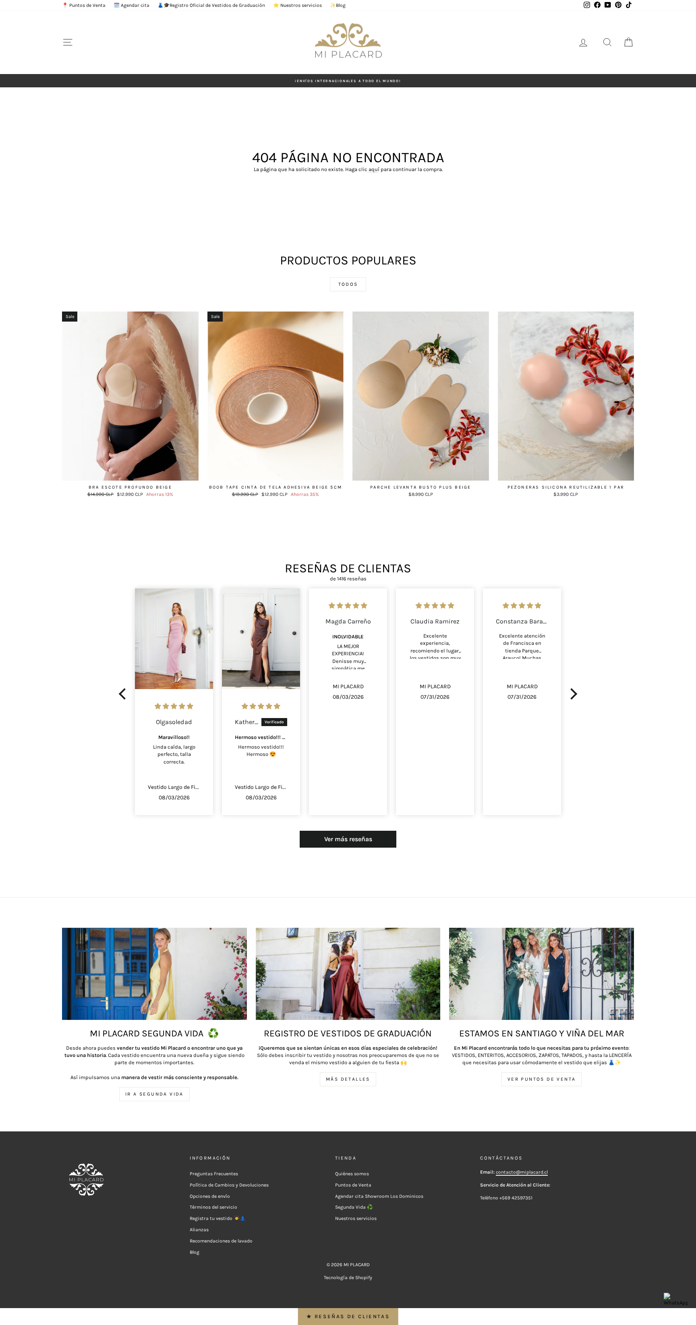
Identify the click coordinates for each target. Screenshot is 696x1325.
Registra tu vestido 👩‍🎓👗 (218, 1218)
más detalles (348, 1079)
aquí (374, 169)
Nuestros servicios (356, 1218)
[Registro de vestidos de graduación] (348, 974)
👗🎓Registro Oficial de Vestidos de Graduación (211, 5)
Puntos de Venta (353, 1185)
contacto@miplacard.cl (522, 1172)
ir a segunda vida (154, 1094)
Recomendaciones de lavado (221, 1241)
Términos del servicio (213, 1207)
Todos (348, 284)
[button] (124, 694)
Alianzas (199, 1229)
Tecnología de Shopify (348, 1277)
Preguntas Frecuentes (214, 1173)
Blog (194, 1252)
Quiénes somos (352, 1173)
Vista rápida (130, 472)
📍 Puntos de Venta (84, 5)
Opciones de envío (210, 1196)
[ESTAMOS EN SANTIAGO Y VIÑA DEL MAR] (541, 974)
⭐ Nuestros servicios (297, 5)
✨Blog (338, 5)
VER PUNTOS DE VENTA (542, 1079)
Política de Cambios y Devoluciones (229, 1185)
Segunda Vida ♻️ (354, 1207)
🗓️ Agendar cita (131, 5)
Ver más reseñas (348, 839)
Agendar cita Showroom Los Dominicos (379, 1196)
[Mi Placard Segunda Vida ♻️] (154, 974)
